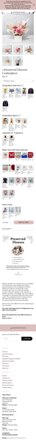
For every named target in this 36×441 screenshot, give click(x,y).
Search (4, 376)
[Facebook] (3, 343)
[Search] (29, 13)
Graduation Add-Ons (11, 85)
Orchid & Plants (7, 354)
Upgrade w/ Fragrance (12, 133)
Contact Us (6, 378)
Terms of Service (8, 385)
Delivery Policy (7, 380)
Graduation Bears (10, 115)
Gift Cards (5, 366)
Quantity (5, 222)
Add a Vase (7, 204)
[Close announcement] (34, 5)
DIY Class (5, 356)
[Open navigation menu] (3, 13)
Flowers (5, 352)
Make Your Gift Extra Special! (15, 150)
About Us (5, 368)
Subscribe (27, 338)
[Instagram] (6, 343)
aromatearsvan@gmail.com (16, 438)
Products (5, 363)
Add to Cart (24, 222)
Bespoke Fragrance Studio (11, 359)
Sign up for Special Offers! (11, 334)
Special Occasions (8, 361)
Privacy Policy (7, 387)
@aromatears (18, 328)
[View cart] (33, 13)
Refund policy (7, 383)
